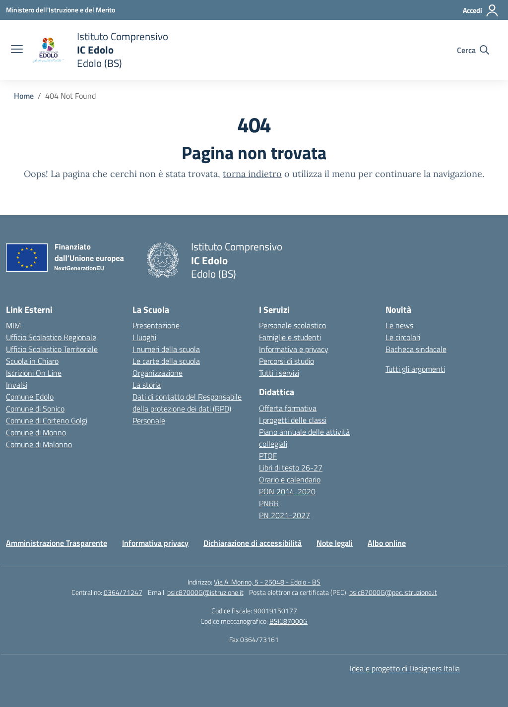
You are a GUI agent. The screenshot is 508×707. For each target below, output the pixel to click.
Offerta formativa (288, 408)
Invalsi (16, 385)
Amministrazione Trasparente (56, 543)
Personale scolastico (292, 325)
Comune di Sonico (35, 408)
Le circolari (402, 337)
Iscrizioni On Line (34, 373)
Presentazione (156, 325)
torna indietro (252, 173)
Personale (148, 420)
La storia (146, 385)
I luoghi (144, 337)
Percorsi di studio (286, 361)
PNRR (269, 503)
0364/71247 (123, 592)
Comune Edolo (30, 397)
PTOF (268, 456)
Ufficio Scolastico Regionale (51, 337)
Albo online (387, 543)
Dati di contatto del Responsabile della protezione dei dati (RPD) (187, 402)
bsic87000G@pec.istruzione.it (393, 592)
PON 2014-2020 (287, 491)
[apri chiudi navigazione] (17, 50)
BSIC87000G (288, 621)
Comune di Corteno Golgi (46, 420)
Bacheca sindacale (415, 349)
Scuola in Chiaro (32, 361)
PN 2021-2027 (284, 515)
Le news (399, 325)
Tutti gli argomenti (415, 369)
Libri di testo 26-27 (290, 467)
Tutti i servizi (279, 373)
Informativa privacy (155, 543)
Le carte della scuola (166, 361)
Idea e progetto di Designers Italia (405, 668)
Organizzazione (157, 373)
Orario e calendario (289, 479)
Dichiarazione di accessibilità (252, 543)
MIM (13, 325)
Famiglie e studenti (290, 337)
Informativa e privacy (293, 349)
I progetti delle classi (292, 420)
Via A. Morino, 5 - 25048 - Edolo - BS (267, 582)
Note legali (335, 543)
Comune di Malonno (39, 444)
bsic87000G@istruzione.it (205, 592)
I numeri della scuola (166, 349)
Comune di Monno (36, 432)
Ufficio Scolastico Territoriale (52, 349)
